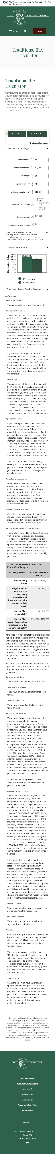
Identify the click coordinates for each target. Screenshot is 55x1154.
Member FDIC (27, 1135)
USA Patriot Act (27, 1094)
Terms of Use (27, 1100)
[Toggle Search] (25, 31)
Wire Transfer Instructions (27, 1083)
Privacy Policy (27, 1110)
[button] (27, 149)
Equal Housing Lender (28, 1138)
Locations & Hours (27, 1078)
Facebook (27, 1122)
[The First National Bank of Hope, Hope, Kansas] (28, 17)
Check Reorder (27, 1089)
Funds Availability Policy (27, 1105)
